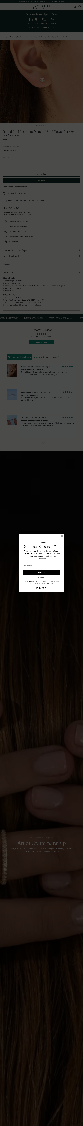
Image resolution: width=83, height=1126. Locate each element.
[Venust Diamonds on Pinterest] (43, 587)
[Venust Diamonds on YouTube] (46, 587)
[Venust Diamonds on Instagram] (40, 587)
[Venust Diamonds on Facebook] (36, 587)
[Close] (61, 536)
